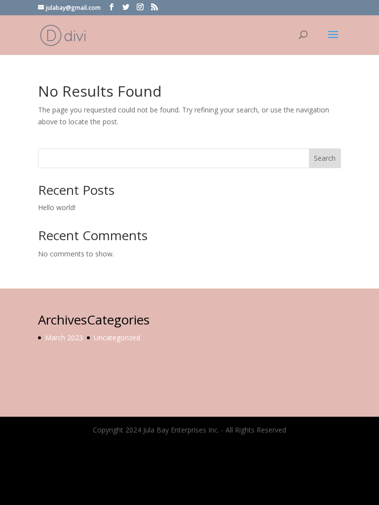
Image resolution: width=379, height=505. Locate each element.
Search (325, 158)
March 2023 (64, 337)
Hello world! (57, 207)
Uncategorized (117, 337)
